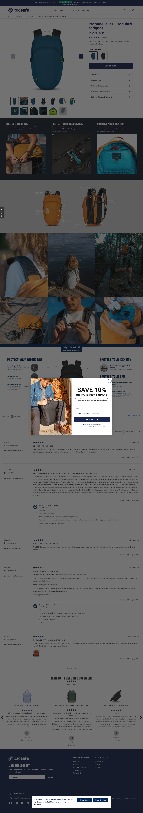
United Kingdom (100, 800)
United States (85, 800)
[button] (2, 212)
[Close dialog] (109, 381)
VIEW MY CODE (92, 419)
